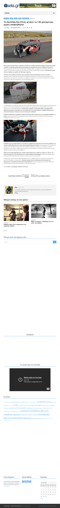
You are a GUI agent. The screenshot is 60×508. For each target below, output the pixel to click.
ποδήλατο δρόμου (12, 414)
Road (15, 18)
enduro (48, 402)
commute (14, 402)
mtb (16, 405)
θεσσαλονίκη (50, 408)
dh (37, 402)
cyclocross (27, 402)
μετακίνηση (14, 411)
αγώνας (52, 405)
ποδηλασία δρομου (21, 418)
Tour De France (36, 405)
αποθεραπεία (7, 408)
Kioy (8, 27)
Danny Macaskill (33, 402)
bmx (10, 402)
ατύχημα (30, 408)
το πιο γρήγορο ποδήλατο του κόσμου (19, 166)
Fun (11, 18)
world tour (48, 405)
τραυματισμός (6, 420)
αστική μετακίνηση (15, 408)
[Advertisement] (30, 273)
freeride (6, 405)
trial (43, 405)
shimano (25, 405)
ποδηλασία (35, 415)
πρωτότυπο (42, 418)
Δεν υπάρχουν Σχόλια (16, 27)
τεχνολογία (50, 418)
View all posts (21, 187)
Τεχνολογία (25, 18)
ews (52, 402)
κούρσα (6, 411)
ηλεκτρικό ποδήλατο (42, 408)
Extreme (6, 18)
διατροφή (35, 408)
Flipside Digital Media (25, 506)
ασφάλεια (25, 408)
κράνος (9, 411)
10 (48, 490)
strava (29, 405)
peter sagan (20, 405)
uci (45, 405)
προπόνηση (35, 418)
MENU (8, 13)
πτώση (46, 418)
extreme (54, 402)
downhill (42, 402)
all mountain (6, 402)
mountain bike (11, 405)
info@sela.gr (6, 486)
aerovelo (8, 166)
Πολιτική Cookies (52, 506)
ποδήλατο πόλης (26, 415)
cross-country (21, 402)
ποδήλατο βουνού (39, 410)
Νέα (20, 18)
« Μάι (41, 498)
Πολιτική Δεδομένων (43, 506)
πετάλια (18, 411)
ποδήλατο (25, 411)
